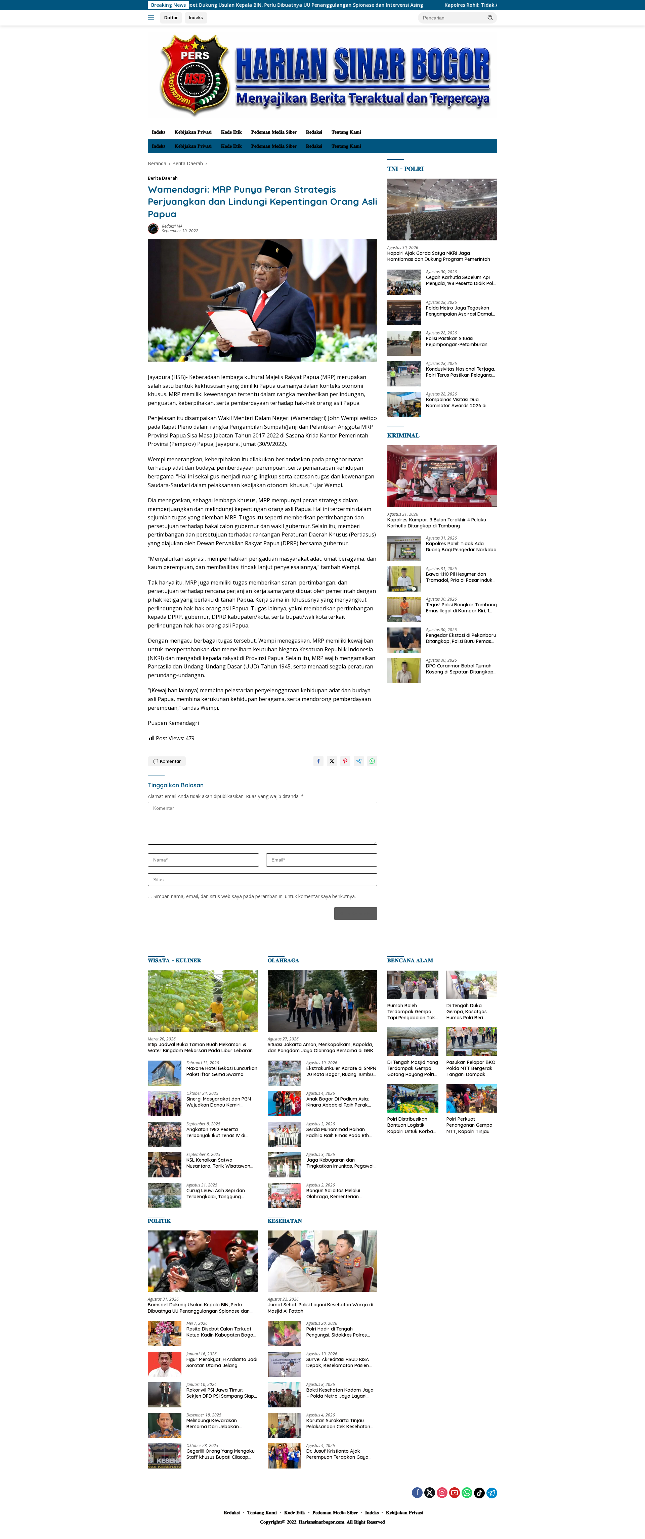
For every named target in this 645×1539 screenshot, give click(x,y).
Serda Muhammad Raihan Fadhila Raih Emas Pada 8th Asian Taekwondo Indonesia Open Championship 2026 (337, 1132)
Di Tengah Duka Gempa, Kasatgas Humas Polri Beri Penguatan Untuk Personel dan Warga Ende (469, 1011)
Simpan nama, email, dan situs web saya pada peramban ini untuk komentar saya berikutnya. (255, 896)
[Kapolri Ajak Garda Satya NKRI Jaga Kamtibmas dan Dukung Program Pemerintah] (442, 210)
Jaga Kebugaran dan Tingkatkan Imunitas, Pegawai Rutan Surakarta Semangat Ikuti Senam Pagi (340, 1163)
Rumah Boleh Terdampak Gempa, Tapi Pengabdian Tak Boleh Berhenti (411, 1011)
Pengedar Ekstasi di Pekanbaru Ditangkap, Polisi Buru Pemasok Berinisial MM (461, 638)
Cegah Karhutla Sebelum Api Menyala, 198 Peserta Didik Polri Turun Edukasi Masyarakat (461, 280)
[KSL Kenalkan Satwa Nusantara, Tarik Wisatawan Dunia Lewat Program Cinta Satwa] (164, 1164)
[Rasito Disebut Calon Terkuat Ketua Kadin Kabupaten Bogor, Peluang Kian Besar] (164, 1333)
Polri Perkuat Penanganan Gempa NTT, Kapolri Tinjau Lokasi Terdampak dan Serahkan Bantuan (469, 1125)
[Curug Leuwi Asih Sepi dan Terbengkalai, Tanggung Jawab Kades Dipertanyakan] (164, 1195)
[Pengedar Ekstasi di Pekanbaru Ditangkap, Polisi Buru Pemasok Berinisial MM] (404, 640)
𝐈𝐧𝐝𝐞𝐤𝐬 (158, 132)
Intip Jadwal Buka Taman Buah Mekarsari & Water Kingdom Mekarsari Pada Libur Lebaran (200, 1047)
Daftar (171, 17)
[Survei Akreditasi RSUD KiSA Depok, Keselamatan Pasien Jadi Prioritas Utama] (284, 1364)
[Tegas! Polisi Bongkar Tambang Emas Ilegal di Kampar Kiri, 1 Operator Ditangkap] (404, 609)
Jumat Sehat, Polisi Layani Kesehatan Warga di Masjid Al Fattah (320, 1308)
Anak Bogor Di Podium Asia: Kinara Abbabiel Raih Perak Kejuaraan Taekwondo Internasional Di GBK (337, 1102)
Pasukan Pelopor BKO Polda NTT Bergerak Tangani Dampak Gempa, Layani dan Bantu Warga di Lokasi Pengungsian (471, 1068)
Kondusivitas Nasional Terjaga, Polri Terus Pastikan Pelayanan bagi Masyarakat (460, 372)
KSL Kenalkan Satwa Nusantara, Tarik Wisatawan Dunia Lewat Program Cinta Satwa (218, 1163)
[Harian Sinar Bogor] (322, 75)
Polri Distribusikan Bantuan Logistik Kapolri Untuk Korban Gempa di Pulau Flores (412, 1125)
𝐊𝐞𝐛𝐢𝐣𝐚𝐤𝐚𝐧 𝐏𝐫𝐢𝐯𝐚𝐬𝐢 (193, 132)
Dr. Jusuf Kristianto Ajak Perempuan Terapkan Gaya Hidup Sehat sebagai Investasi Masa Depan (340, 1454)
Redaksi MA (172, 226)
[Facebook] (417, 1493)
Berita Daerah (163, 178)
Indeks (196, 17)
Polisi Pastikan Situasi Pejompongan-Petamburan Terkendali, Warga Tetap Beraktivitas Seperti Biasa (456, 341)
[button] (490, 17)
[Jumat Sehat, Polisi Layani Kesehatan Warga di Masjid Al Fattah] (323, 1261)
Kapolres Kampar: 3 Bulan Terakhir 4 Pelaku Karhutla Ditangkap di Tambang (436, 523)
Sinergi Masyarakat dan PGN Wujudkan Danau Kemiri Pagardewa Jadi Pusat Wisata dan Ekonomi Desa (220, 1102)
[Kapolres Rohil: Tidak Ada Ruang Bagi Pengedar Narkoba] (404, 548)
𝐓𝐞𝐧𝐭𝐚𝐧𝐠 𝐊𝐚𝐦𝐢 (346, 132)
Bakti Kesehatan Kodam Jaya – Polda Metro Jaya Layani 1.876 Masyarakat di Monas (340, 1393)
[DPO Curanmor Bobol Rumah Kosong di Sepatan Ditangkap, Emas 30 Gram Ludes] (404, 670)
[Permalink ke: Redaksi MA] (153, 228)
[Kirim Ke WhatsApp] (372, 761)
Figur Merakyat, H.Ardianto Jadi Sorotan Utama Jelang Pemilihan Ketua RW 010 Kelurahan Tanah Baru (221, 1362)
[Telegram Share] (359, 761)
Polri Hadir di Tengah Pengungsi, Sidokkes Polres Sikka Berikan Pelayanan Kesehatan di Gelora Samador (340, 1332)
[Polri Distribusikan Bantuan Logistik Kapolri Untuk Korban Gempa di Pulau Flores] (412, 1098)
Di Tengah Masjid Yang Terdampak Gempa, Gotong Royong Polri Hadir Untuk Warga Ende (412, 1068)
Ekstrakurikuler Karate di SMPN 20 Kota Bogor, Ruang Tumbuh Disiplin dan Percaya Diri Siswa (341, 1071)
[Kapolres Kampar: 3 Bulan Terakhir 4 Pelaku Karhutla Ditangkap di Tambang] (442, 476)
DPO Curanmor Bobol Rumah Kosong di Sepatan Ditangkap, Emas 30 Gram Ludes (460, 669)
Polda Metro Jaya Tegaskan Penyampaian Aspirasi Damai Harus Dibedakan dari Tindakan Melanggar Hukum (459, 311)
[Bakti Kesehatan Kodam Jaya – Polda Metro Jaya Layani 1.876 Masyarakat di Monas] (284, 1394)
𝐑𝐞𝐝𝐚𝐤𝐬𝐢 (314, 132)
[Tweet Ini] (332, 761)
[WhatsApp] (467, 1493)
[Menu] (152, 18)
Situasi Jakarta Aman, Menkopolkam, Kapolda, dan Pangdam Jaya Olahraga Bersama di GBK (320, 1047)
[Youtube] (454, 1493)
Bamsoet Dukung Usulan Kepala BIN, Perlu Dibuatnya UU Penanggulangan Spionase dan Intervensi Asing (222, 5)
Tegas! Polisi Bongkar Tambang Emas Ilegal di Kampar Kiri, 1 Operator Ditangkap (461, 608)
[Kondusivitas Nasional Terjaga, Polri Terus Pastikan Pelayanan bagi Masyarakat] (404, 373)
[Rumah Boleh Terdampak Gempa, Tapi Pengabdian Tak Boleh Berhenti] (412, 985)
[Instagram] (442, 1493)
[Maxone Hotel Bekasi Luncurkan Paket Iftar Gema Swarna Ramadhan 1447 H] (164, 1073)
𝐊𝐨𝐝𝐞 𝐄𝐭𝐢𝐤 (231, 132)
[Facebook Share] (318, 761)
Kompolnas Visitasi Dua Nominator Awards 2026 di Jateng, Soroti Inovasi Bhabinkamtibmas (456, 403)
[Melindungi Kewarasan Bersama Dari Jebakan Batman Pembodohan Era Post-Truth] (164, 1425)
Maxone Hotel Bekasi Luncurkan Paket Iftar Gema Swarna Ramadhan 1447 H (221, 1071)
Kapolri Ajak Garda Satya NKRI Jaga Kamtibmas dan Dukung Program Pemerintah (438, 256)
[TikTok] (479, 1493)
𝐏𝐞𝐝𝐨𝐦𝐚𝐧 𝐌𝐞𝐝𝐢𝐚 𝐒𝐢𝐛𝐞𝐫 (274, 132)
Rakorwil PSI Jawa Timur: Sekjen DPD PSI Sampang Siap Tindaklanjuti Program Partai (220, 1393)
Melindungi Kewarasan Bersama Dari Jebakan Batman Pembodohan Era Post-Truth (215, 1423)
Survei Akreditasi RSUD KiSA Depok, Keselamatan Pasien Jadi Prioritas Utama (337, 1362)
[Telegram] (491, 1493)
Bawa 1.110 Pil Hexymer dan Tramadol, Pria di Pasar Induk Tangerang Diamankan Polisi (459, 577)
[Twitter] (429, 1493)
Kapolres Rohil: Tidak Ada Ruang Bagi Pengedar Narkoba (434, 5)
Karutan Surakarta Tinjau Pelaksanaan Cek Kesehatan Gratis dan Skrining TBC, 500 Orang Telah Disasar (338, 1423)
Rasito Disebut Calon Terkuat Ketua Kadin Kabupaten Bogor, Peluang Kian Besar (221, 1332)
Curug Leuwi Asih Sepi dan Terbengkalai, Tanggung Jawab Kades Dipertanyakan (219, 1193)
